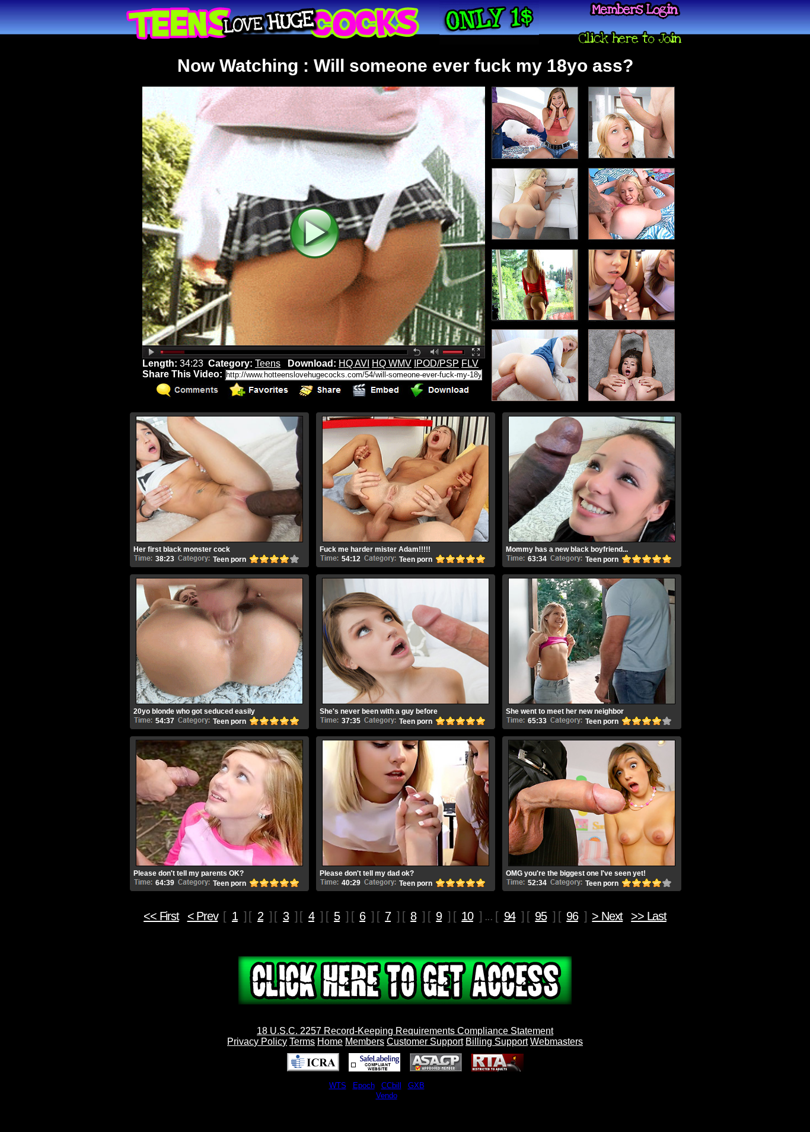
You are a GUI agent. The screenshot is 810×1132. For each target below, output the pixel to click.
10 (467, 916)
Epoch (364, 1085)
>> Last (649, 916)
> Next (607, 916)
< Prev (202, 916)
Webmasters (556, 1041)
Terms (302, 1041)
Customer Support (425, 1041)
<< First (160, 916)
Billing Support (496, 1041)
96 (572, 916)
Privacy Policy (257, 1041)
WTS (337, 1085)
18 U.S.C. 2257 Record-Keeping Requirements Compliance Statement (405, 1031)
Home (330, 1041)
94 (510, 916)
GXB (416, 1085)
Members (364, 1041)
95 (541, 916)
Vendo (386, 1095)
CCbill (391, 1085)
